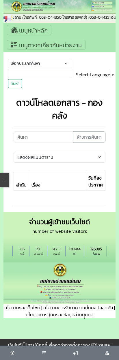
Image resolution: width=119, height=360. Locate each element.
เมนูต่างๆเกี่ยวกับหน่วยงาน (50, 45)
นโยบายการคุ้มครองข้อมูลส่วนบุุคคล (59, 314)
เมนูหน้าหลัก (33, 30)
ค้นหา (15, 84)
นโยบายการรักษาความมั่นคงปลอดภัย (78, 307)
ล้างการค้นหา (89, 137)
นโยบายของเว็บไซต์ (22, 307)
